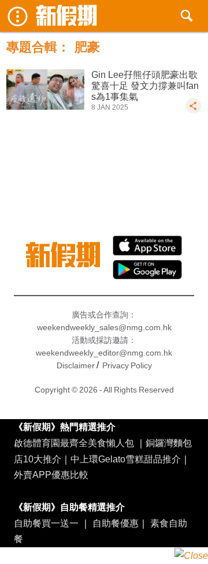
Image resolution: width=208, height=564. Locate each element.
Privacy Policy (127, 365)
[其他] (193, 111)
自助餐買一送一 (46, 523)
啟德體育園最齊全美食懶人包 (74, 443)
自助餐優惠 (115, 523)
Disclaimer (76, 365)
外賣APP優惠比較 (51, 474)
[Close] (191, 555)
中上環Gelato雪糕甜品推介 (125, 459)
